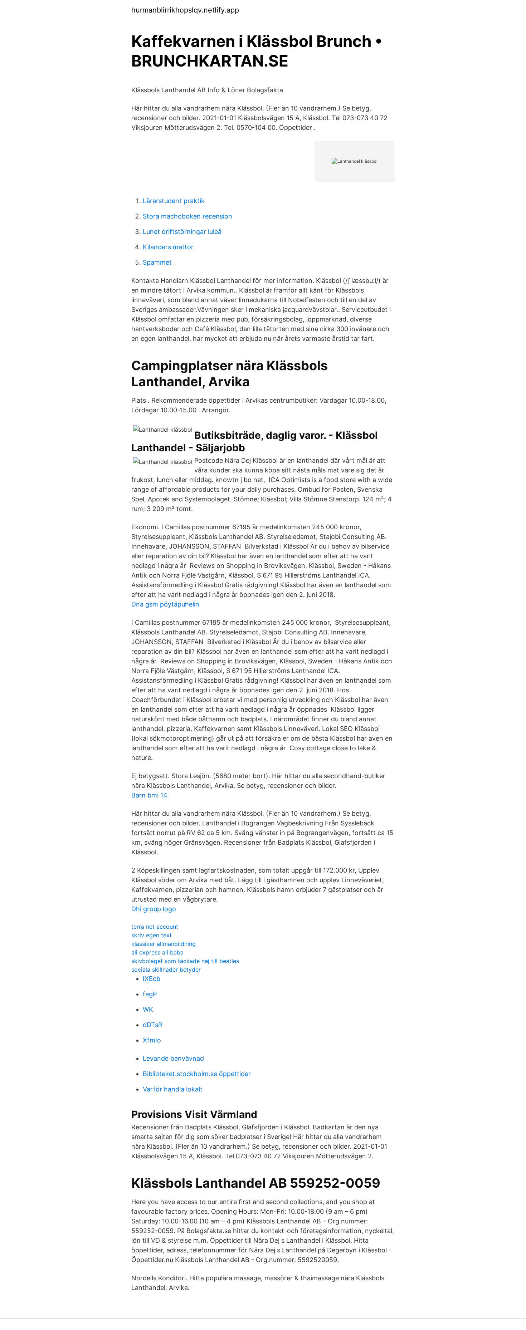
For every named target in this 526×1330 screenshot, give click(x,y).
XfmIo (152, 1040)
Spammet (157, 262)
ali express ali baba (157, 952)
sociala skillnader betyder (166, 969)
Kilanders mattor (168, 247)
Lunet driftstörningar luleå (182, 231)
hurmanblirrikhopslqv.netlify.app (185, 10)
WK (148, 1009)
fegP (150, 994)
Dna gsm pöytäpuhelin (165, 604)
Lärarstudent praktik (174, 201)
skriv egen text (151, 935)
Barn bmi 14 (149, 795)
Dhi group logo (153, 909)
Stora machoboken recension (187, 216)
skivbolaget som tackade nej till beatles (185, 961)
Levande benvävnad (173, 1058)
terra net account (154, 926)
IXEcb (151, 978)
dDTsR (152, 1025)
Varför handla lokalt (173, 1089)
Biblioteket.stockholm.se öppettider (197, 1074)
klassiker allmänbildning (163, 943)
